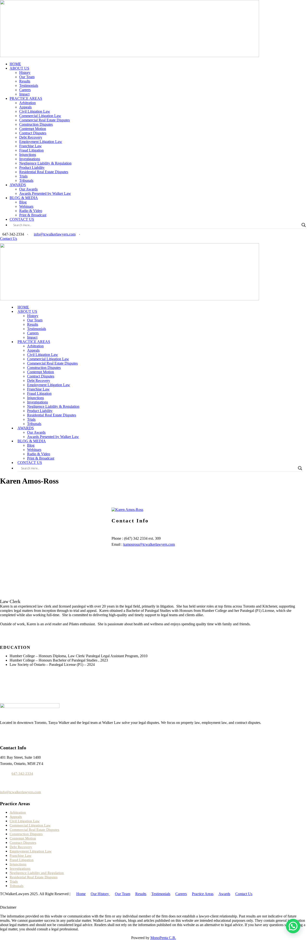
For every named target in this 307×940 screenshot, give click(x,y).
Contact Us (8, 238)
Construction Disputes (36, 124)
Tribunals (26, 180)
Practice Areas (202, 894)
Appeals (25, 107)
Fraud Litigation (31, 150)
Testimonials (28, 85)
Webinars (26, 206)
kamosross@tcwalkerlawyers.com (149, 544)
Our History (100, 894)
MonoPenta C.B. (163, 938)
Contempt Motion (32, 129)
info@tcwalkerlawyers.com (55, 234)
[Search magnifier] (303, 225)
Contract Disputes (32, 133)
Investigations (29, 159)
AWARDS (18, 185)
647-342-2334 (22, 773)
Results (24, 81)
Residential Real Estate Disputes (43, 172)
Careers (25, 90)
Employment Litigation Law (40, 142)
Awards (224, 894)
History (24, 73)
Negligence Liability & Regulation (45, 163)
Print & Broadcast (32, 215)
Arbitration (27, 103)
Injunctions (27, 155)
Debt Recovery (30, 137)
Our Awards (28, 189)
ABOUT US (19, 68)
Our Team (27, 77)
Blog (23, 202)
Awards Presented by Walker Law (45, 193)
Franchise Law (30, 146)
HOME (15, 64)
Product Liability (32, 168)
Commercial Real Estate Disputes (44, 120)
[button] (293, 926)
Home (81, 894)
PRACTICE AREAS (26, 98)
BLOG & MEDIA (24, 198)
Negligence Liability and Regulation (37, 873)
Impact (24, 94)
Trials (23, 176)
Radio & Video (30, 211)
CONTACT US (22, 219)
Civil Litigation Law (34, 111)
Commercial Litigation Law (40, 116)
